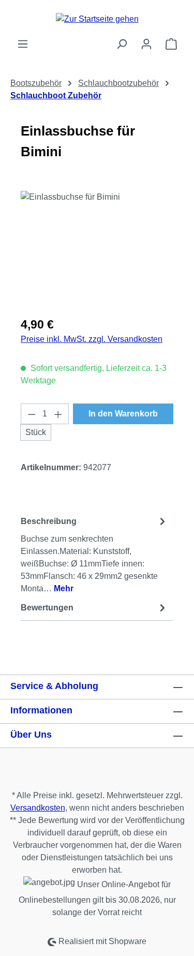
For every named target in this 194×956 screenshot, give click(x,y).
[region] (97, 249)
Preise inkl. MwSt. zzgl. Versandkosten (91, 339)
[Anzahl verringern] (31, 414)
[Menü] (22, 44)
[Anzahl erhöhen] (58, 414)
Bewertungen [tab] (47, 607)
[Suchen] (121, 44)
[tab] (94, 554)
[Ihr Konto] (146, 44)
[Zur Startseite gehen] (97, 18)
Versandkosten (37, 807)
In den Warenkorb (123, 413)
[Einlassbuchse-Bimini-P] (97, 249)
